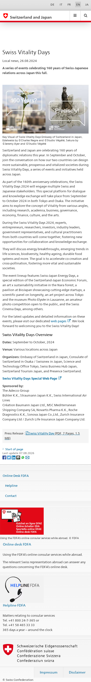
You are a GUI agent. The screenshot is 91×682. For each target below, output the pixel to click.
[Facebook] (4, 457)
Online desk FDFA (17, 544)
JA (87, 4)
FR (69, 4)
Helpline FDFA (14, 605)
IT (61, 4)
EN (78, 4)
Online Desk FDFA (16, 475)
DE (52, 4)
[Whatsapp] (23, 457)
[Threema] (18, 457)
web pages (58, 321)
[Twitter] (9, 457)
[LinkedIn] (14, 457)
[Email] (27, 457)
